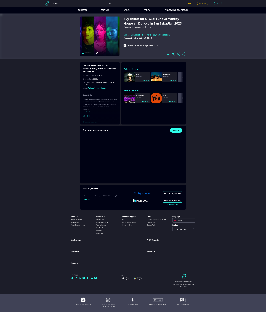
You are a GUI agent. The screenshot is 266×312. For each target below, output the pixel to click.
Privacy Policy (151, 222)
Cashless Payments (102, 228)
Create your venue (102, 222)
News (189, 3)
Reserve (176, 130)
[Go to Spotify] (84, 116)
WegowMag (75, 222)
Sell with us (100, 219)
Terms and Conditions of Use (156, 219)
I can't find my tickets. (129, 222)
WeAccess (99, 233)
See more (86, 112)
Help (123, 219)
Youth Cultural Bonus (78, 225)
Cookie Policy (151, 225)
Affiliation (99, 231)
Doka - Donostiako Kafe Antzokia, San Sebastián (147, 35)
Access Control (101, 225)
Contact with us (127, 225)
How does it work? (77, 219)
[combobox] (183, 220)
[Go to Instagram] (88, 116)
